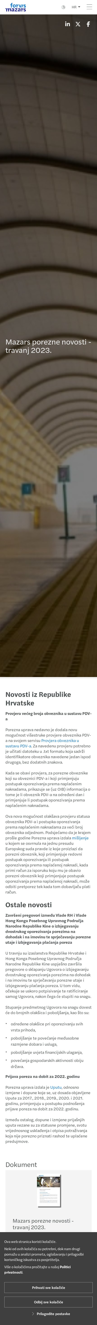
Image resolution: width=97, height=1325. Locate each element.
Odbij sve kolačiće (48, 1301)
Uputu (56, 1087)
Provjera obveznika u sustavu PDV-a (42, 743)
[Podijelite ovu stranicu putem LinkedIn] (67, 24)
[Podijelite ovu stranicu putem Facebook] (88, 24)
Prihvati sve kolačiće (48, 1287)
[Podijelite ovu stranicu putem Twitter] (77, 24)
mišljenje (80, 837)
